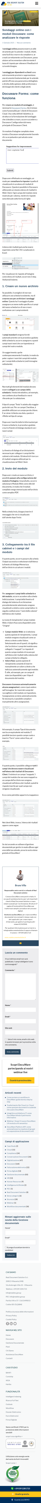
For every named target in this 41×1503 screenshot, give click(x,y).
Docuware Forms (19, 108)
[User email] (20, 943)
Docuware (11, 1164)
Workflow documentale (16, 1206)
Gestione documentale (16, 1174)
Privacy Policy (11, 1315)
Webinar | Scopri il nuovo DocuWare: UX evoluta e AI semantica (21, 1122)
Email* (7, 1237)
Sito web (8, 1028)
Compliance (11, 1153)
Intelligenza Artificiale (15, 1185)
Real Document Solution (16, 1192)
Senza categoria (13, 1196)
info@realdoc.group (13, 1293)
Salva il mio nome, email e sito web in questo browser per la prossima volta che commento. (20, 1042)
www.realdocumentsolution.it (15, 937)
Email (7, 1016)
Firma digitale (12, 1171)
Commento (10, 970)
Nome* (7, 1228)
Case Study (11, 1146)
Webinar (10, 1203)
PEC (8, 1189)
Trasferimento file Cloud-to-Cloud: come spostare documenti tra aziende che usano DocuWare (21, 1107)
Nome (8, 1005)
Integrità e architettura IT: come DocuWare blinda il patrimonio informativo (19, 1115)
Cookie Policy (11, 1319)
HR (8, 1178)
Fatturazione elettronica (16, 1167)
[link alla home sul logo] (12, 3)
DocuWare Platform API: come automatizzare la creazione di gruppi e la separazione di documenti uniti (21, 1129)
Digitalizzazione (13, 1160)
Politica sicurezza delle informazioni (20, 1312)
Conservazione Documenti (17, 1157)
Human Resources (14, 1181)
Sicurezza (10, 1199)
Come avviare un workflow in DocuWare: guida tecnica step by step (19, 1099)
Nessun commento (24, 43)
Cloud (9, 1150)
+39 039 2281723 (22, 1488)
